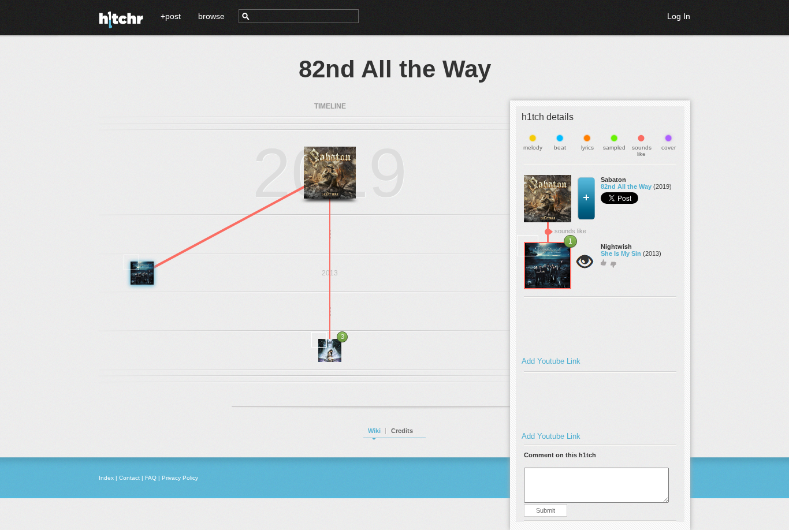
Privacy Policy (180, 478)
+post (171, 16)
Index (106, 478)
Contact (129, 478)
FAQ (151, 478)
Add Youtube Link (551, 361)
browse (211, 16)
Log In (678, 16)
